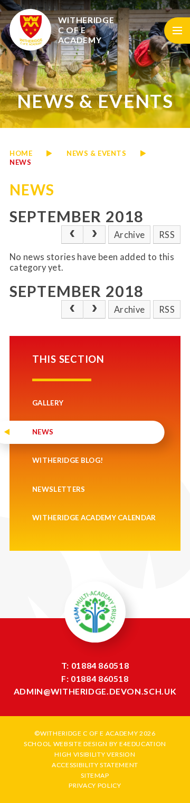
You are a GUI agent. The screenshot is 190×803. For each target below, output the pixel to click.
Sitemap (95, 775)
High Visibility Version (94, 754)
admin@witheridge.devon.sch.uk (95, 691)
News (20, 162)
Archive (129, 235)
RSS (167, 235)
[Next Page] (94, 234)
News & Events (96, 153)
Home (21, 153)
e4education (142, 744)
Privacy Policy (95, 785)
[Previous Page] (72, 234)
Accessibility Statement (95, 765)
